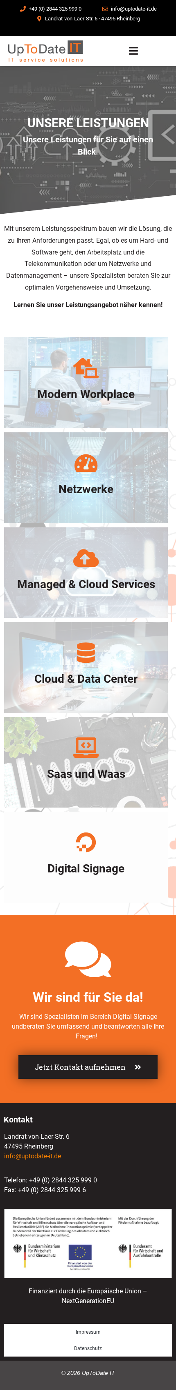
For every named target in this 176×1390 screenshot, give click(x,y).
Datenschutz (88, 1348)
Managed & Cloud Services (86, 584)
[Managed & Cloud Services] (86, 558)
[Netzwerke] (86, 463)
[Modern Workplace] (86, 368)
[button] (133, 51)
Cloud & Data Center (86, 679)
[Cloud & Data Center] (86, 652)
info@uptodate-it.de (32, 1156)
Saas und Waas (86, 774)
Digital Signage (85, 868)
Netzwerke (86, 489)
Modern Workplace (86, 394)
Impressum (88, 1332)
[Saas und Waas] (86, 747)
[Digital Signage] (86, 842)
